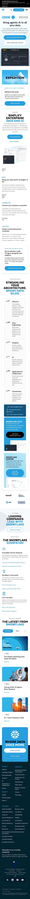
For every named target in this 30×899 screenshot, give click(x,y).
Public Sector (18, 784)
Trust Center (5, 820)
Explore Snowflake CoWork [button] (15, 473)
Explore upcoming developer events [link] (11, 588)
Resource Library (19, 809)
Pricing (4, 788)
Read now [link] (6, 662)
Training (17, 817)
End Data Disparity (7, 839)
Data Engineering (6, 775)
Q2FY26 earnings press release (21, 893)
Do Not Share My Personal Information (15, 874)
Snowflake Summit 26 (8, 842)
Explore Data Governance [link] (8, 607)
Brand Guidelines (6, 823)
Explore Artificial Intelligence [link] (9, 611)
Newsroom (5, 829)
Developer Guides (20, 826)
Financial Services (20, 774)
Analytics (4, 778)
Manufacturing (19, 782)
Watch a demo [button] (15, 756)
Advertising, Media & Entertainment (20, 770)
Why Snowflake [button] (15, 137)
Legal (15, 876)
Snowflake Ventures (7, 836)
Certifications (18, 820)
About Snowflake (6, 809)
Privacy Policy (12, 870)
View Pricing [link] (14, 141)
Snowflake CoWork (7, 772)
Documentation (19, 829)
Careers (4, 814)
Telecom (17, 792)
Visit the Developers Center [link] (9, 585)
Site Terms (19, 870)
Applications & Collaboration (6, 784)
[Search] (11, 10)
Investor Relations (7, 817)
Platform (4, 769)
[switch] (14, 17)
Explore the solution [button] (15, 268)
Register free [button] (4, 6)
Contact (4, 826)
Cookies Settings (22, 872)
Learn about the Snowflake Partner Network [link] (13, 562)
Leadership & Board (7, 812)
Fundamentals (18, 814)
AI (2, 781)
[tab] (8, 631)
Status (3, 800)
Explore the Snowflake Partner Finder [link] (11, 566)
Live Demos (18, 812)
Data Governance (19, 832)
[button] (28, 4)
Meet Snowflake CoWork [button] (15, 43)
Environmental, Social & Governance (8, 832)
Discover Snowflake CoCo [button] (15, 37)
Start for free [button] (15, 750)
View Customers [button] (15, 530)
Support (4, 794)
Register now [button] (15, 103)
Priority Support (6, 797)
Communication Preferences (10, 872)
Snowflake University (21, 823)
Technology (18, 795)
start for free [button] (18, 10)
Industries (18, 767)
